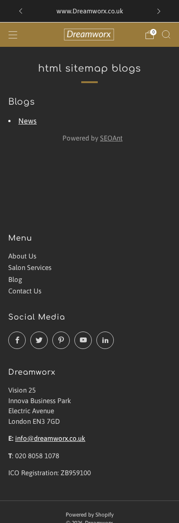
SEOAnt (111, 138)
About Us (22, 256)
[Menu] (12, 34)
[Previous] (20, 11)
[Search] (166, 34)
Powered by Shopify (90, 515)
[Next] (158, 11)
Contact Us (24, 291)
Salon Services (29, 267)
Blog (15, 279)
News (27, 121)
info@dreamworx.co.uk (50, 438)
